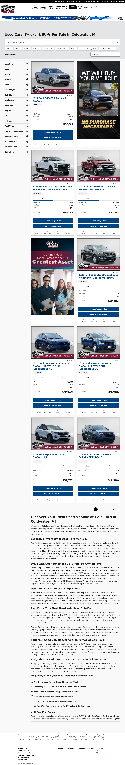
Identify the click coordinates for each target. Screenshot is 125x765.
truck (75, 644)
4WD (36, 48)
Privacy (70, 748)
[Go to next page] (118, 509)
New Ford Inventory (35, 7)
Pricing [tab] (43, 110)
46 (114, 509)
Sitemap (60, 748)
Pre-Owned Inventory (43, 7)
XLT (73, 48)
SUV (83, 644)
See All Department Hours (25, 763)
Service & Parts (64, 7)
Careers (85, 7)
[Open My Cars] (96, 7)
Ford (9, 48)
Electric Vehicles (50, 7)
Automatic (62, 48)
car (71, 644)
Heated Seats (107, 48)
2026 (27, 48)
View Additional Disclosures (86, 748)
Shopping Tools (58, 7)
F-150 (18, 48)
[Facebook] (97, 751)
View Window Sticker (52, 138)
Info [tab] (63, 110)
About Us (80, 7)
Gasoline (48, 48)
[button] (53, 104)
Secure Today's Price (53, 132)
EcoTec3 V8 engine (87, 48)
